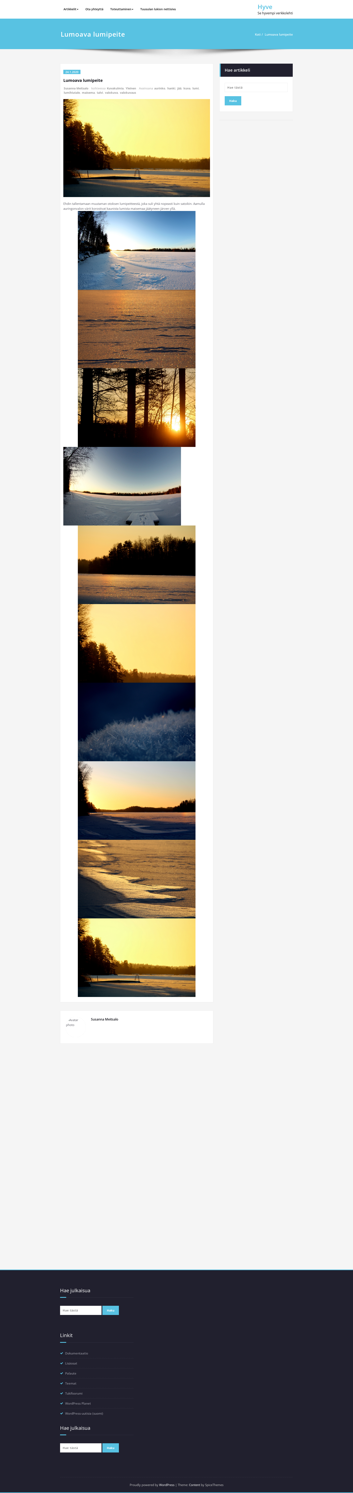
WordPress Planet (78, 1403)
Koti (258, 34)
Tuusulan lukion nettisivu (158, 9)
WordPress (166, 1485)
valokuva (111, 93)
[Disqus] (136, 1103)
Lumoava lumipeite (279, 34)
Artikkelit (70, 9)
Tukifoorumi (74, 1393)
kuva (186, 88)
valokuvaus (128, 93)
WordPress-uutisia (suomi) (84, 1413)
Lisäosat (71, 1363)
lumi (195, 88)
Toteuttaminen (120, 9)
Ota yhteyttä (94, 9)
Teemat (70, 1383)
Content (194, 1485)
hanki (171, 88)
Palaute (70, 1373)
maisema (88, 93)
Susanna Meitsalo (76, 88)
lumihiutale (72, 93)
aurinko (159, 88)
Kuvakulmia (115, 88)
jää (179, 88)
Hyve (265, 6)
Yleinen (131, 88)
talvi (100, 93)
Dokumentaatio (76, 1353)
